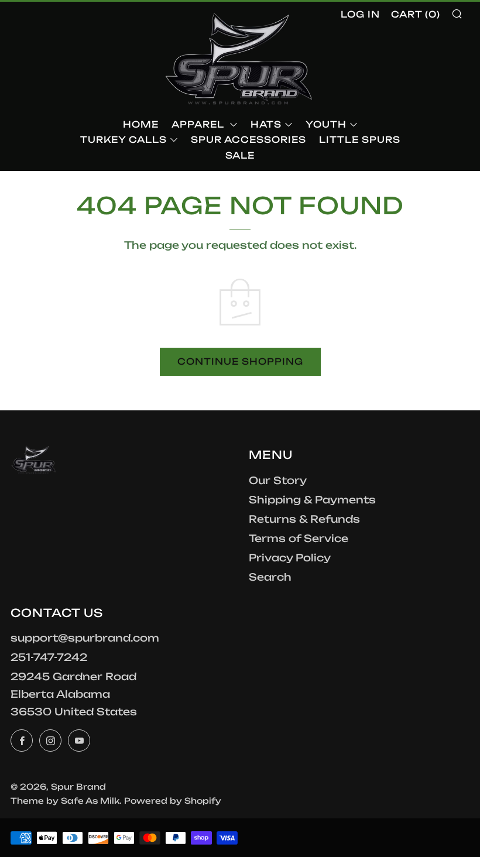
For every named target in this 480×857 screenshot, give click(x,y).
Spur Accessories (248, 139)
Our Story (278, 480)
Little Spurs (359, 139)
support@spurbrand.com (85, 638)
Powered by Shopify (172, 800)
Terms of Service (298, 538)
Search (270, 577)
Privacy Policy (290, 557)
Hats (266, 124)
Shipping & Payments (312, 499)
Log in (360, 14)
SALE (240, 155)
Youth (326, 124)
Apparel (199, 124)
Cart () (415, 14)
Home (141, 124)
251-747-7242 (49, 657)
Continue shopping (240, 361)
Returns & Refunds (304, 519)
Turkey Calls (123, 139)
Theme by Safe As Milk (65, 800)
